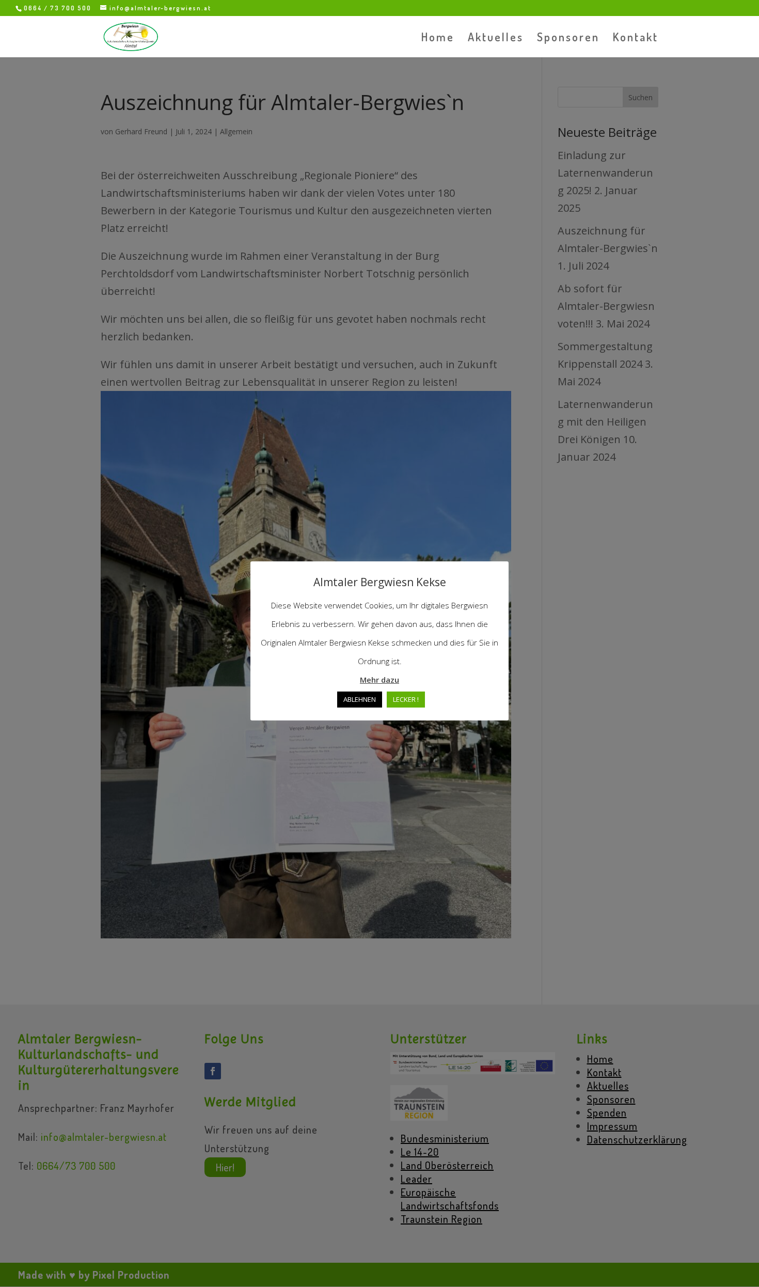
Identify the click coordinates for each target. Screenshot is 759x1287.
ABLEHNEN (359, 699)
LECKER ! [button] (406, 699)
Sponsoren (568, 38)
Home (437, 38)
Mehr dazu (379, 679)
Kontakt (635, 38)
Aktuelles (496, 38)
